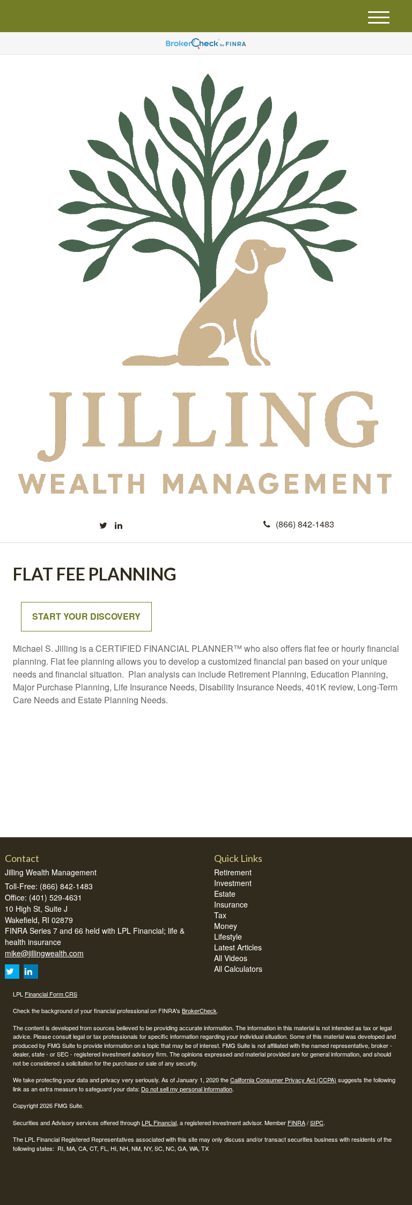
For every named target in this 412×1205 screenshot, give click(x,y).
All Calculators (238, 968)
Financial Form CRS (51, 994)
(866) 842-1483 (305, 524)
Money (225, 925)
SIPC (316, 1122)
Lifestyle (228, 936)
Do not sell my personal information (186, 1088)
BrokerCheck (199, 1010)
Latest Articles (238, 947)
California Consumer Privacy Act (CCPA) (283, 1079)
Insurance (231, 904)
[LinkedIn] (118, 525)
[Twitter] (103, 525)
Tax (220, 915)
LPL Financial (159, 1122)
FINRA (296, 1122)
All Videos (230, 958)
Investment (233, 882)
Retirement (233, 872)
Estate (225, 893)
